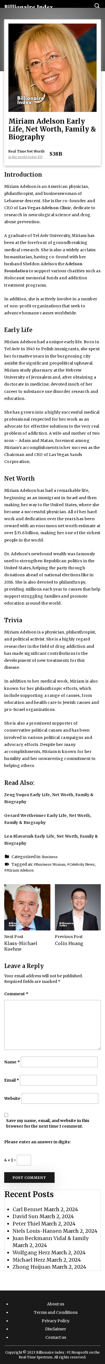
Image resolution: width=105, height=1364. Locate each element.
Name (12, 1062)
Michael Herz (29, 1260)
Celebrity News (82, 864)
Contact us (55, 1337)
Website (12, 1098)
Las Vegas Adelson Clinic (45, 207)
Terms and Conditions (56, 1312)
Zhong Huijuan (32, 1267)
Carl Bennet (28, 1209)
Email (11, 1080)
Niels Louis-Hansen (37, 1231)
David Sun (25, 1216)
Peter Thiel (26, 1223)
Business (50, 857)
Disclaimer (55, 1328)
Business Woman (50, 864)
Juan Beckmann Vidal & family (50, 1238)
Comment (16, 993)
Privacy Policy (55, 1320)
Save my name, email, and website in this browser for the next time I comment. (47, 1123)
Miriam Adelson (20, 870)
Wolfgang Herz (31, 1252)
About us (55, 1304)
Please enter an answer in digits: (37, 1141)
